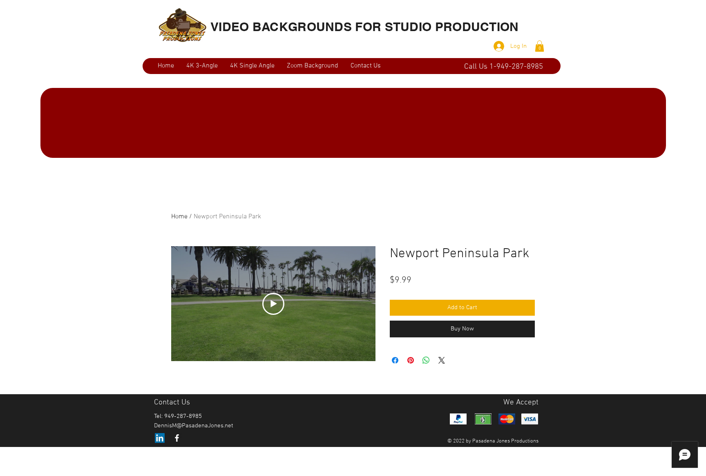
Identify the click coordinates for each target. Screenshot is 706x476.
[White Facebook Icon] (177, 438)
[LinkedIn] (160, 438)
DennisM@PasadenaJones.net (193, 425)
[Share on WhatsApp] (426, 360)
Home (179, 217)
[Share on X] (442, 360)
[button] (539, 46)
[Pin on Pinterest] (411, 360)
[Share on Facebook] (395, 360)
